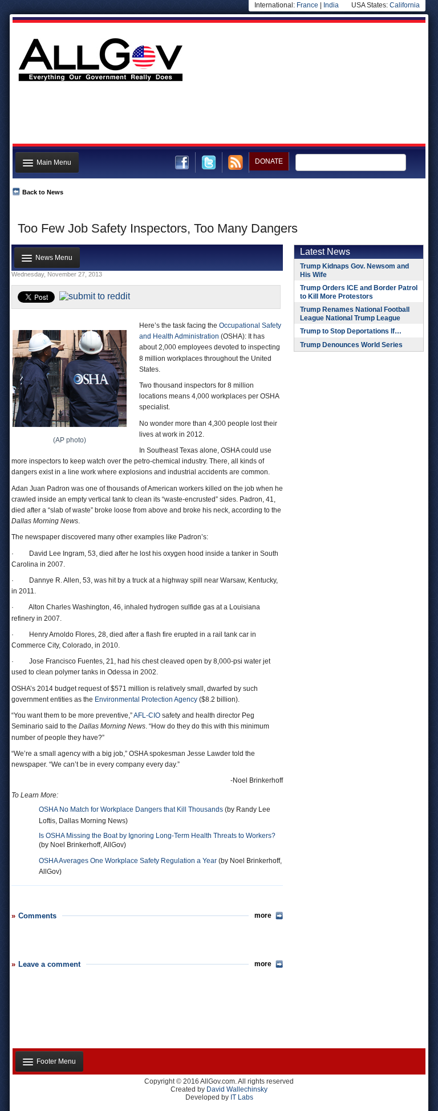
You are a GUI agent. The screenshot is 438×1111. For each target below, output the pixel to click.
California (405, 5)
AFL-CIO (146, 715)
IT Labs (241, 1097)
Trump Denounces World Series (351, 345)
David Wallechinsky (236, 1089)
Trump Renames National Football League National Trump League (354, 314)
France (307, 5)
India (331, 5)
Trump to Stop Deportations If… (351, 331)
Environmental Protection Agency (146, 699)
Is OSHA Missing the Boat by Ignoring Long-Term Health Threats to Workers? (157, 836)
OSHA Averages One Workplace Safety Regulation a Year (128, 861)
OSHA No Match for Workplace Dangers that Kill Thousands (131, 809)
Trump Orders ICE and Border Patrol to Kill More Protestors (358, 292)
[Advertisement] (217, 115)
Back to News (42, 192)
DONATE (269, 161)
